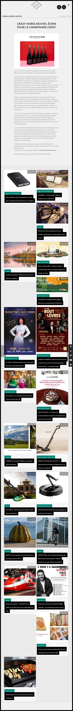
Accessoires (41, 645)
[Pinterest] (71, 355)
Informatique (16, 193)
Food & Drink (8, 16)
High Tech (9, 193)
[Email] (71, 360)
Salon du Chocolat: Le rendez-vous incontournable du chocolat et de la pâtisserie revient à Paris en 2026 (51, 415)
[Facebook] (71, 346)
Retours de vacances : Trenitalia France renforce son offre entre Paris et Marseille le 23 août (19, 607)
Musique (8, 358)
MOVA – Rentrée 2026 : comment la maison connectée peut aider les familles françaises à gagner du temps (51, 269)
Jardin (46, 262)
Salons (48, 408)
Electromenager (42, 457)
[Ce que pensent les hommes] (36, 5)
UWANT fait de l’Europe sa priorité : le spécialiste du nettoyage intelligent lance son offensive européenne (51, 464)
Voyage (40, 227)
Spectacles (14, 358)
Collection (9, 392)
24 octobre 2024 (64, 16)
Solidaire (46, 355)
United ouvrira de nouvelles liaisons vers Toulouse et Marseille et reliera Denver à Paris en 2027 (51, 234)
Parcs (13, 392)
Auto (39, 296)
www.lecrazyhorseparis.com (48, 150)
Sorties (18, 16)
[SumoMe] (71, 364)
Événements (44, 296)
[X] (71, 351)
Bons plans (41, 506)
